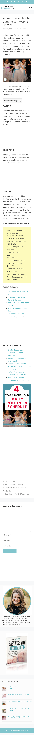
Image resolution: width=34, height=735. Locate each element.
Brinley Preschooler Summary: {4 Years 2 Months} (16, 352)
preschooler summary (14, 485)
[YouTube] (22, 1)
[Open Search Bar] (24, 7)
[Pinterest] (18, 1)
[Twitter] (7, 1)
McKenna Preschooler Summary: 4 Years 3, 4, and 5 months (19, 366)
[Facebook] (14, 1)
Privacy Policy (24, 730)
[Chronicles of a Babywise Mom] (8, 7)
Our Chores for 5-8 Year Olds (17, 494)
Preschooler (10, 482)
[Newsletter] (26, 1)
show (18, 101)
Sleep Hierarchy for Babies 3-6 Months (18, 694)
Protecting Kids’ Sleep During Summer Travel (20, 701)
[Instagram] (11, 1)
